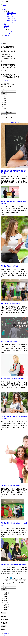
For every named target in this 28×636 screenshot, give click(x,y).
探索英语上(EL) (11, 18)
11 (24, 580)
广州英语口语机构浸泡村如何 (10, 485)
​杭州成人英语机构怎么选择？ (10, 266)
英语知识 (6, 633)
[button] (3, 80)
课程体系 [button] (6, 11)
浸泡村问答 (14, 122)
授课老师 (6, 24)
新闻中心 (20, 122)
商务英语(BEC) (11, 22)
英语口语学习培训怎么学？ (9, 341)
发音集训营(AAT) (11, 13)
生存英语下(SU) (11, 16)
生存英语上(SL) (11, 14)
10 (20, 580)
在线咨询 (3, 626)
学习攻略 (6, 35)
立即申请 (3, 612)
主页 (2, 122)
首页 (5, 9)
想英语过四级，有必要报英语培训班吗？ (14, 564)
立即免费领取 (4, 114)
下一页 (8, 582)
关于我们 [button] (6, 29)
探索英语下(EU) (11, 20)
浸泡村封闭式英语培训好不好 (10, 304)
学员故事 (6, 28)
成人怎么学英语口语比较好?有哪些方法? (14, 379)
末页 (14, 582)
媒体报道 (9, 33)
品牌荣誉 (9, 31)
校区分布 (6, 26)
